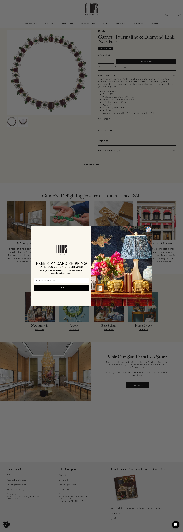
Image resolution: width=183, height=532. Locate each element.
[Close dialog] (148, 230)
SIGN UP (61, 288)
